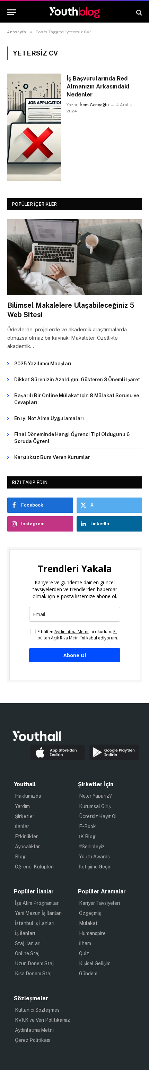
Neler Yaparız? (95, 796)
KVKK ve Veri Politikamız (42, 1020)
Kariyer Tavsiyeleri (99, 903)
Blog (20, 856)
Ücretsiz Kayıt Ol (98, 816)
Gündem (88, 973)
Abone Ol (74, 655)
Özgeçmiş (90, 913)
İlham (85, 943)
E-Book (87, 826)
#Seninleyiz (92, 846)
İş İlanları (25, 933)
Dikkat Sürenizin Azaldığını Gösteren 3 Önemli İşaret (77, 379)
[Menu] (11, 12)
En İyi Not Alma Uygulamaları (49, 418)
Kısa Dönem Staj (33, 973)
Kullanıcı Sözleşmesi (38, 1010)
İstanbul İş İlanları (34, 923)
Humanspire (92, 933)
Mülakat (88, 923)
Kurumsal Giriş (95, 806)
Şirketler (24, 816)
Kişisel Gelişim (95, 963)
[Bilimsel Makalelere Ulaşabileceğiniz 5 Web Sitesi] (74, 257)
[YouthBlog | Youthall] (74, 12)
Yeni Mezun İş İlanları (38, 913)
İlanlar (22, 826)
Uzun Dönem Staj (34, 963)
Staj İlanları (28, 943)
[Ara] (138, 12)
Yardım (22, 806)
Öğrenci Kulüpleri (34, 866)
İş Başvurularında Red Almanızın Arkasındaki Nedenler (98, 86)
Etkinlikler (26, 836)
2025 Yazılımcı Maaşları (42, 363)
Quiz (84, 953)
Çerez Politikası (32, 1040)
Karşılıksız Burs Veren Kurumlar (52, 457)
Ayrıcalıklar (27, 846)
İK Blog (87, 836)
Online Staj (27, 953)
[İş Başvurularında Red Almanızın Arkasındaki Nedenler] (34, 127)
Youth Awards (94, 856)
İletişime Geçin (95, 866)
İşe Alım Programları (37, 903)
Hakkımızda (28, 796)
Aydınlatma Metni (34, 1030)
